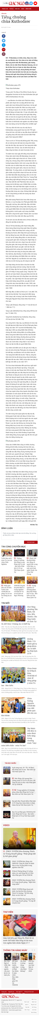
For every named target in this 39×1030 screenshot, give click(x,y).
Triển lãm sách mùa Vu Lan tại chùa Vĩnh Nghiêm (6, 561)
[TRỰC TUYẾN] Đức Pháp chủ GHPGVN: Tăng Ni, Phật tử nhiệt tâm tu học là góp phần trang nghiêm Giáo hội (23, 864)
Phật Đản (27, 1022)
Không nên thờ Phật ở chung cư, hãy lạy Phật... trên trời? (15, 980)
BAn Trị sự (34, 1014)
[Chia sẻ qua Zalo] (3, 45)
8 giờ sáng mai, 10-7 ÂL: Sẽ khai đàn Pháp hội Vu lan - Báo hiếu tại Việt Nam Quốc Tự (23, 770)
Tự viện (22, 12)
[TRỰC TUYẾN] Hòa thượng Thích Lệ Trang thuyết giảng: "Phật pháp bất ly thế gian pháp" (19, 853)
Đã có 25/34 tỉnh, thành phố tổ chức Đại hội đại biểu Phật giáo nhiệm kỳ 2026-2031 (18, 951)
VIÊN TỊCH (34, 1016)
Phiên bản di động (16, 1008)
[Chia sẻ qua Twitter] (3, 40)
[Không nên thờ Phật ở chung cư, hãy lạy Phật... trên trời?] (16, 967)
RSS (24, 1008)
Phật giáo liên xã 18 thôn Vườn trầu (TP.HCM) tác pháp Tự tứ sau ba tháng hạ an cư (6, 591)
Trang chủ (5, 8)
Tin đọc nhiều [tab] (10, 763)
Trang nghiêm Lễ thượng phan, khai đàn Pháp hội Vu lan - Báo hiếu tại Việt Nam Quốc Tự (32, 591)
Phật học (4, 12)
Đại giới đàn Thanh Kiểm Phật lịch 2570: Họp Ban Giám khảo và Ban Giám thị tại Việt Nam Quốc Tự (24, 803)
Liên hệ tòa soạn (5, 1008)
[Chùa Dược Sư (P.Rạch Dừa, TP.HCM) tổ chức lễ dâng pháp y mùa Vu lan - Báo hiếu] (13, 675)
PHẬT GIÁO (26, 1016)
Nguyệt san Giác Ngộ (31, 12)
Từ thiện (9, 16)
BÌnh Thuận (27, 1024)
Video (22, 8)
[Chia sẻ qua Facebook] (3, 36)
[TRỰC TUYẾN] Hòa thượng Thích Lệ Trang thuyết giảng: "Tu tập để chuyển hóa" (23, 901)
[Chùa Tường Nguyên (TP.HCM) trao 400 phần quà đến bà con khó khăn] (13, 705)
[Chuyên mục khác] (36, 17)
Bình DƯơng (33, 1027)
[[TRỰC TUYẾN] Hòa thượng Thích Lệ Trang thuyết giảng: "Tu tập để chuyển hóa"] (6, 901)
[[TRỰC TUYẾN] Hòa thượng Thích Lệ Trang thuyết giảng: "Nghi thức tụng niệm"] (6, 882)
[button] (33, 981)
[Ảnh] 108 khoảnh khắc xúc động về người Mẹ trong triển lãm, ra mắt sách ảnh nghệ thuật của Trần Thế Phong (32, 566)
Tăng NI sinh (33, 1019)
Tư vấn (11, 12)
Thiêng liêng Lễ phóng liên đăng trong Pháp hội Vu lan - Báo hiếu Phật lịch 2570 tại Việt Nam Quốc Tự (19, 565)
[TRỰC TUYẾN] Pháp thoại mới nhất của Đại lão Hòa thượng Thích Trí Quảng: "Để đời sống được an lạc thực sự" (22, 892)
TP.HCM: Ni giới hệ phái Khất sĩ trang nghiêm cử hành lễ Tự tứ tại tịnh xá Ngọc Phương (19, 590)
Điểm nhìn (28, 8)
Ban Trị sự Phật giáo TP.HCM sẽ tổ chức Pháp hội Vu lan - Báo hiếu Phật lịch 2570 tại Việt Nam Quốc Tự (23, 815)
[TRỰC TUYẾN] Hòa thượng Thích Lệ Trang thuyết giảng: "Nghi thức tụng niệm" (24, 882)
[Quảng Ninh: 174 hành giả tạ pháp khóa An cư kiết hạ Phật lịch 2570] (13, 645)
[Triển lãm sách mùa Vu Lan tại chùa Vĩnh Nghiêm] (6, 552)
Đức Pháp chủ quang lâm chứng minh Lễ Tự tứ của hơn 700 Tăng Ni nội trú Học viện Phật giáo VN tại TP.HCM (24, 781)
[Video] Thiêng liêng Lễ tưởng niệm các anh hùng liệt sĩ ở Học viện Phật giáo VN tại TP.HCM (23, 873)
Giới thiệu (34, 1024)
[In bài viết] (3, 54)
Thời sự (11, 8)
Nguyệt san (11, 1006)
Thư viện (8, 912)
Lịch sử (4, 16)
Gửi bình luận (31, 542)
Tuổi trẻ (16, 12)
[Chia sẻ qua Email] (3, 49)
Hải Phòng (34, 1022)
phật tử (26, 1019)
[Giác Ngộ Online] (12, 1011)
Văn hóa (17, 8)
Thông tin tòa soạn (29, 1006)
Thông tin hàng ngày (15, 961)
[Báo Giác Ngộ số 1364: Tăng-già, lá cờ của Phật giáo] (24, 967)
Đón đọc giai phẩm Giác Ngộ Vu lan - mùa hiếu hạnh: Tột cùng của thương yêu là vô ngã (7, 984)
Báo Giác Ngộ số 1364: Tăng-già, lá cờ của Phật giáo (23, 978)
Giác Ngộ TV (19, 1006)
